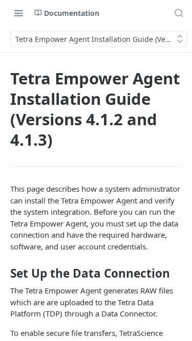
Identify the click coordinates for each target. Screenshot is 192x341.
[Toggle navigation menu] (18, 13)
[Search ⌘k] (178, 13)
